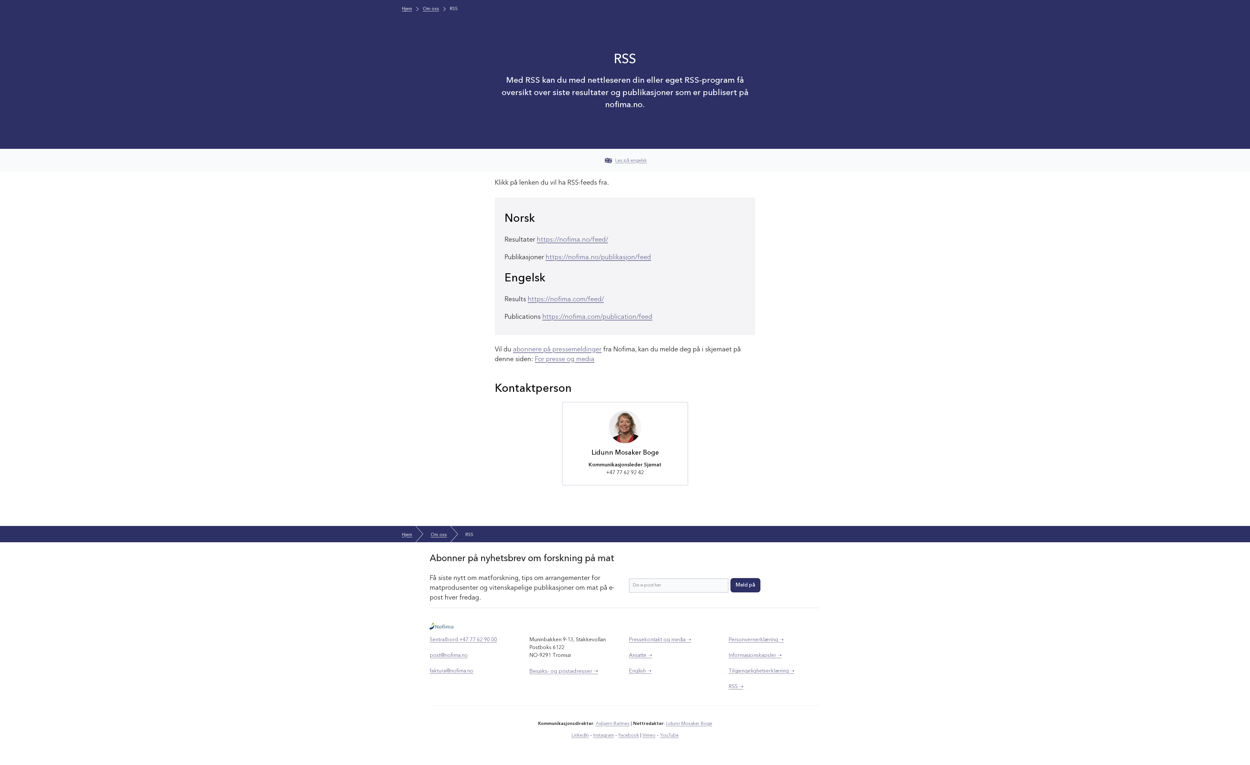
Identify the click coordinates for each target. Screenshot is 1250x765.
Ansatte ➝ (640, 655)
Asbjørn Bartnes (613, 723)
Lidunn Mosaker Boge (689, 723)
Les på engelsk (631, 160)
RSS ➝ (736, 686)
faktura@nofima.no (451, 671)
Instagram (603, 735)
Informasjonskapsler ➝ (755, 655)
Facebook (628, 735)
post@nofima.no (449, 655)
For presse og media (564, 359)
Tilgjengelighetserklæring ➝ (761, 671)
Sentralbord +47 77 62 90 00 (463, 640)
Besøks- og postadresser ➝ (563, 671)
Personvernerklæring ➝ (756, 640)
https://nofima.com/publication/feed (597, 317)
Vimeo (649, 735)
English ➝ (640, 671)
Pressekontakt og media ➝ (660, 640)
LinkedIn (580, 735)
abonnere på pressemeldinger (557, 350)
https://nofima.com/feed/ (566, 299)
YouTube (669, 735)
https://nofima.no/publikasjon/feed (598, 257)
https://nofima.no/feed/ (572, 240)
